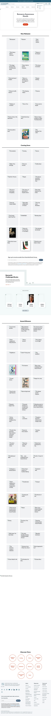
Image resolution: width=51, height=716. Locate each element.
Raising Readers (36, 704)
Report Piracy (44, 697)
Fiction (29, 658)
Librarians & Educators (36, 689)
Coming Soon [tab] (25, 145)
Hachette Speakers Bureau (37, 695)
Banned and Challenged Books (29, 694)
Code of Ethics (44, 691)
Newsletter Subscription (28, 691)
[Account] (46, 4)
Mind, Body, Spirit (38, 658)
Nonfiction (21, 666)
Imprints (27, 7)
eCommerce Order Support (37, 692)
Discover (17, 7)
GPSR (43, 702)
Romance (30, 666)
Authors (12, 7)
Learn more (7, 284)
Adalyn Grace (42, 305)
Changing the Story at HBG (29, 696)
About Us (33, 7)
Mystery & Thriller (13, 667)
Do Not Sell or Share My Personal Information (45, 694)
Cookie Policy (44, 690)
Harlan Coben (20, 305)
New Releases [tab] (25, 34)
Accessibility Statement (28, 699)
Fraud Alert (44, 699)
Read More (25, 24)
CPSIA (43, 700)
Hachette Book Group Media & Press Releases (28, 702)
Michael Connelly (9, 305)
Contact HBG (36, 698)
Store (23, 7)
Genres (7, 7)
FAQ (34, 700)
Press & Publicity (28, 705)
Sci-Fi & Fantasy (38, 667)
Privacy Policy (44, 688)
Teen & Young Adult (21, 675)
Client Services (36, 686)
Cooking (21, 658)
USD (40, 7)
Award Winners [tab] (25, 321)
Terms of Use (44, 686)
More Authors (25, 310)
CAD (40, 8)
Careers (35, 697)
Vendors (35, 702)
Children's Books (13, 658)
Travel (30, 675)
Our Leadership (28, 686)
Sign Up (41, 259)
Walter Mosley (31, 305)
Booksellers (36, 705)
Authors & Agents (37, 685)
